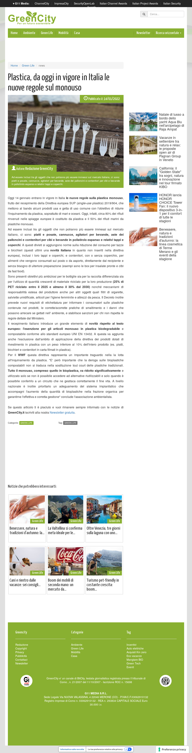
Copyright (21, 648)
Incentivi (131, 644)
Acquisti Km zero (136, 652)
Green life (70, 422)
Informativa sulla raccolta (72, 749)
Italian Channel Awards (113, 3)
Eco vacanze (134, 656)
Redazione (21, 644)
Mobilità (63, 33)
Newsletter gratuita (62, 412)
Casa (77, 33)
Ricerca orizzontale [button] (167, 33)
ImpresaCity (61, 3)
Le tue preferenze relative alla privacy (105, 749)
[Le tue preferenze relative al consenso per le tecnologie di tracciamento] (172, 749)
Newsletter (143, 33)
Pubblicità (21, 656)
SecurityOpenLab (84, 3)
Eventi (130, 667)
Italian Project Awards (145, 3)
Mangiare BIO (135, 659)
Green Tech (134, 663)
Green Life (47, 33)
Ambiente (29, 33)
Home (14, 33)
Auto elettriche (135, 648)
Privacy (19, 652)
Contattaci (21, 659)
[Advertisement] (96, 610)
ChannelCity (42, 3)
